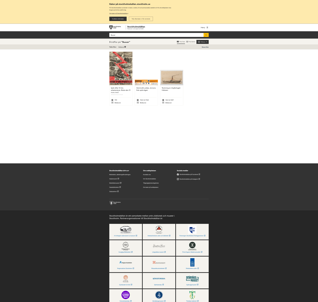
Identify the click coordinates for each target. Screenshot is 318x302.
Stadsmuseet (113, 179)
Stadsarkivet (113, 191)
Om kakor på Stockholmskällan (118, 13)
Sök (206, 35)
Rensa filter (205, 47)
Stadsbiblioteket (114, 187)
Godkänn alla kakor (118, 19)
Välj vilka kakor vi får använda (141, 19)
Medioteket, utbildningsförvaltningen (120, 174)
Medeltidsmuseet (114, 183)
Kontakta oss (147, 174)
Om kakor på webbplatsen (150, 187)
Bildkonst (121, 47)
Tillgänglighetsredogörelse (151, 183)
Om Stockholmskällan (149, 179)
